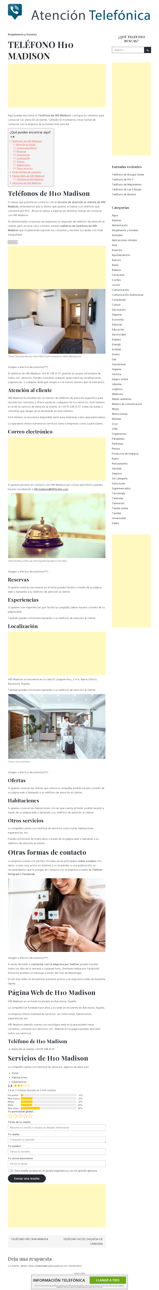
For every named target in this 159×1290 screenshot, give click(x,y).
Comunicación (120, 289)
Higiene (116, 369)
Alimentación (120, 225)
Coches (116, 279)
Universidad (119, 518)
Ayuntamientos (121, 255)
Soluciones (118, 483)
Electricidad (119, 334)
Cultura (116, 304)
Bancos (116, 260)
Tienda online (120, 508)
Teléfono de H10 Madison (30, 179)
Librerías (117, 384)
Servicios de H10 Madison (26, 182)
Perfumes (117, 443)
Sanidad (116, 468)
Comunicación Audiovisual (127, 294)
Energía (116, 344)
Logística (117, 389)
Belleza (116, 269)
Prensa (116, 448)
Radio (115, 458)
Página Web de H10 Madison (28, 175)
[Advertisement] (57, 85)
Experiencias (23, 154)
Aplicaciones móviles (124, 240)
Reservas (21, 151)
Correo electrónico (27, 148)
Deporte (117, 314)
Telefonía (117, 498)
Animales (117, 235)
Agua (115, 215)
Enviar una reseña (26, 1178)
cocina (116, 284)
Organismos (119, 433)
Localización (23, 158)
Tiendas (116, 513)
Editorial (117, 324)
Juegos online (120, 379)
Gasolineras (119, 364)
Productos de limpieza (125, 453)
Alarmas (116, 220)
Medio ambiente (121, 399)
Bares (115, 265)
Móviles (116, 418)
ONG (115, 428)
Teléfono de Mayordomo (127, 184)
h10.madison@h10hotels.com (51, 489)
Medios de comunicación (127, 404)
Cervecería (118, 274)
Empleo (116, 339)
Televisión (118, 503)
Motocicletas (120, 413)
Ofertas (21, 161)
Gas (114, 359)
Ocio (115, 423)
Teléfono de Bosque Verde (128, 174)
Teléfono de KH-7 (122, 179)
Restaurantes (120, 463)
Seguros (117, 473)
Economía (118, 319)
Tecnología (118, 493)
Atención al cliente (26, 144)
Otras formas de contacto (26, 171)
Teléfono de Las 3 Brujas (126, 189)
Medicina (117, 394)
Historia (116, 374)
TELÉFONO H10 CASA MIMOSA (29, 1239)
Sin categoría (119, 478)
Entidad (116, 349)
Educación (118, 329)
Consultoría (119, 299)
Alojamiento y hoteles (22, 34)
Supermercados (121, 488)
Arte (114, 245)
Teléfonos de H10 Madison (26, 141)
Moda (115, 409)
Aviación (117, 250)
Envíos (116, 354)
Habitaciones (23, 165)
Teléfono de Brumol (124, 194)
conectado (41, 1265)
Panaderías (118, 438)
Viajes (115, 523)
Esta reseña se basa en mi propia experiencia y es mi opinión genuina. (56, 1170)
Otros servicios (25, 168)
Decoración (119, 309)
